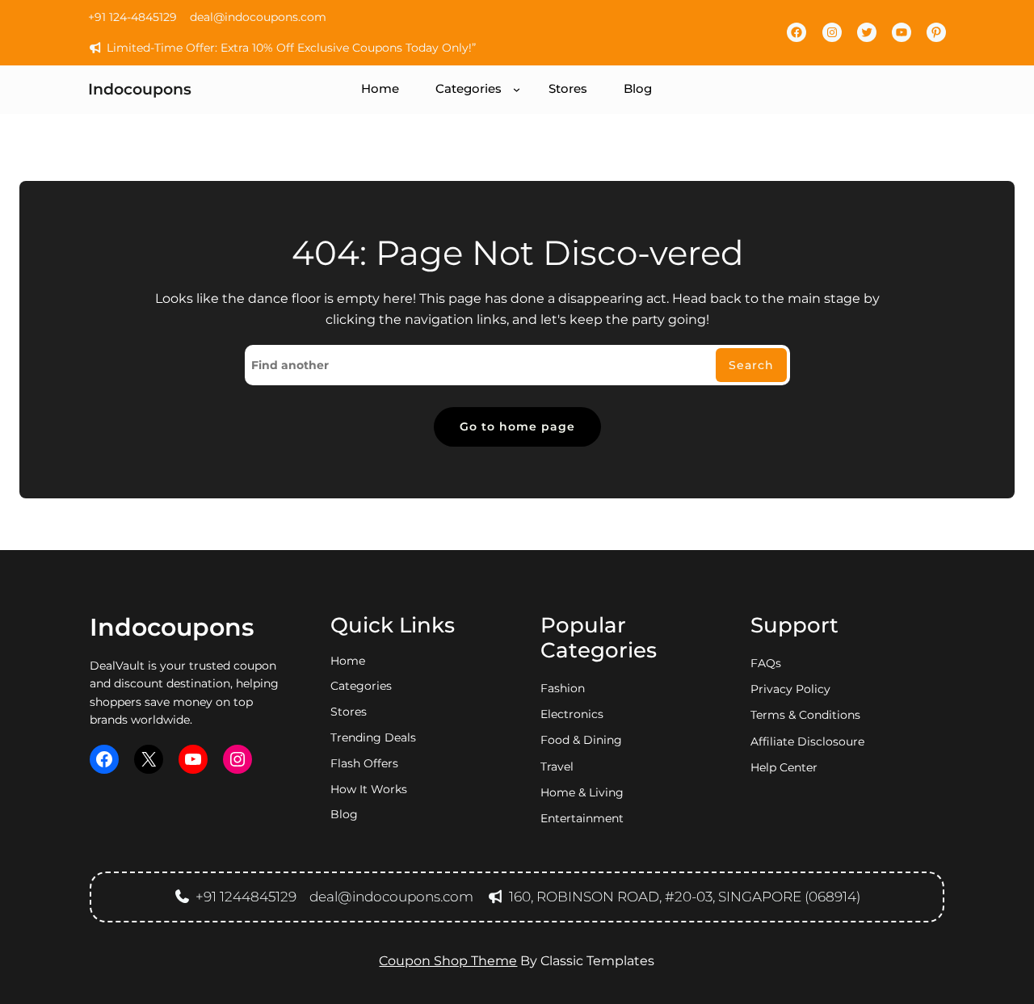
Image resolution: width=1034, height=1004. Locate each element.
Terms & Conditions (805, 715)
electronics (571, 714)
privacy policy (790, 689)
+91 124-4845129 (132, 17)
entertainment (582, 818)
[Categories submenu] (516, 89)
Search (751, 365)
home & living (582, 792)
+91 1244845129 (245, 896)
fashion (562, 688)
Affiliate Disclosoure (807, 741)
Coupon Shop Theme (448, 960)
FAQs (765, 663)
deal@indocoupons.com (258, 17)
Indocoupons (139, 90)
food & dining (581, 740)
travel (557, 766)
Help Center (784, 767)
